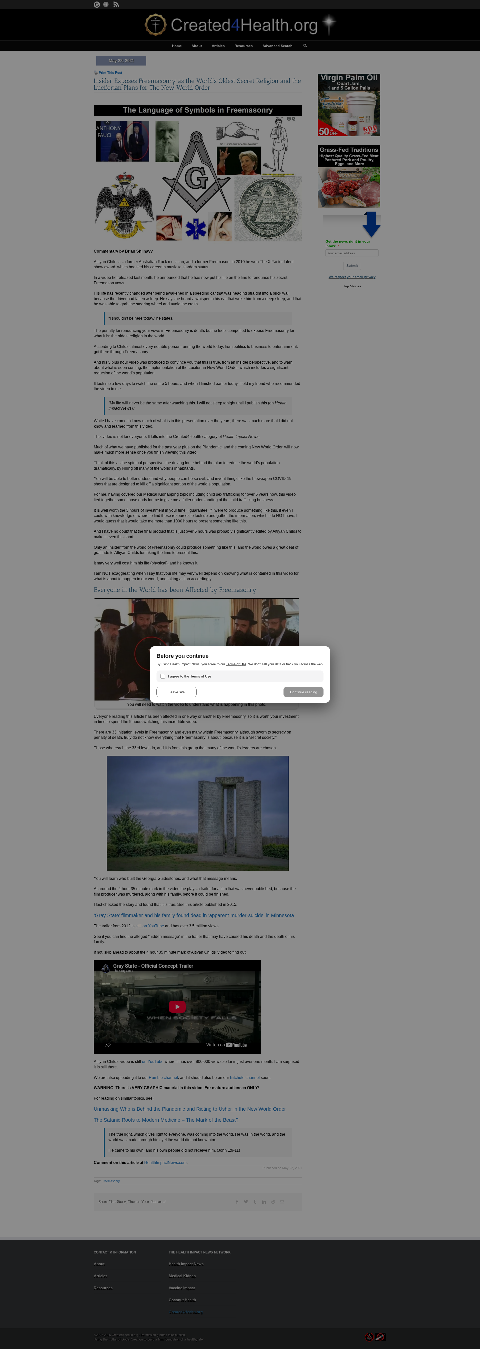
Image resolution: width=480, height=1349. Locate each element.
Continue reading (303, 692)
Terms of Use (236, 664)
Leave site (176, 692)
